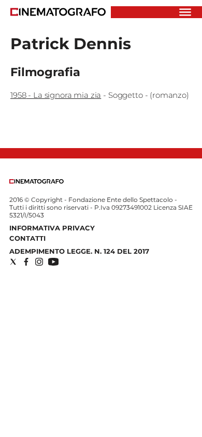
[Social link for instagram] (39, 262)
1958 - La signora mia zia (55, 95)
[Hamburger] (185, 12)
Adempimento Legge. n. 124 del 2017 (79, 251)
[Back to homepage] (36, 181)
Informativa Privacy (52, 228)
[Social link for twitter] (13, 262)
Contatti (27, 238)
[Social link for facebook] (26, 262)
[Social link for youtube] (53, 262)
